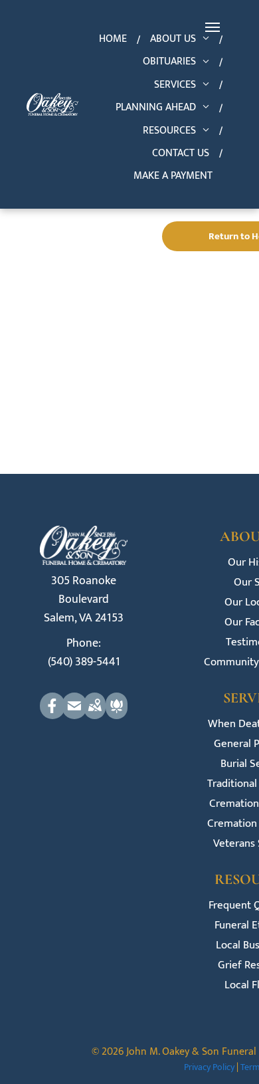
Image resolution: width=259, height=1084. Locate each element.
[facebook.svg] (52, 716)
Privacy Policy (209, 1067)
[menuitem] (114, 39)
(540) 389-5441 (84, 662)
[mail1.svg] (74, 716)
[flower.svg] (117, 716)
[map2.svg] (95, 716)
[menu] (212, 27)
